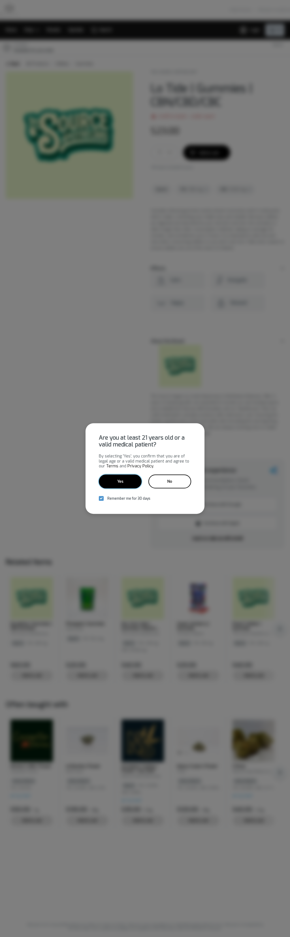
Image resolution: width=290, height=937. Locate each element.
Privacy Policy (140, 466)
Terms (112, 466)
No (169, 481)
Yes (120, 481)
